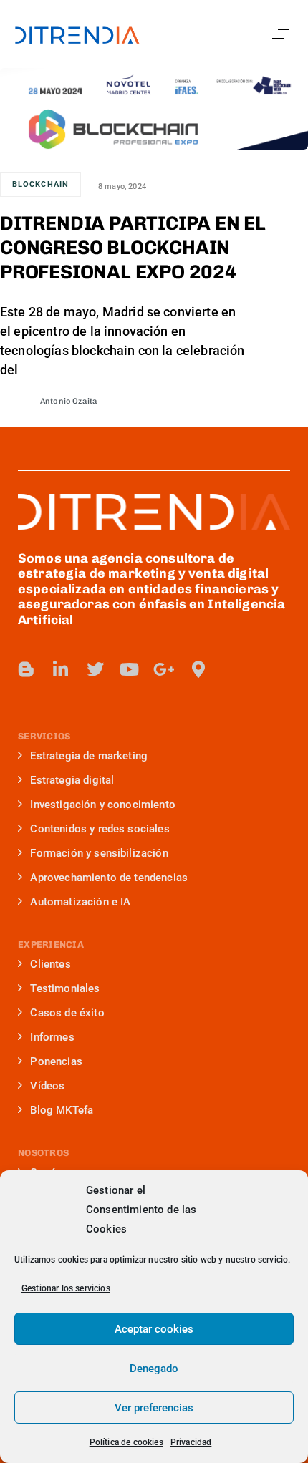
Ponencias (56, 1061)
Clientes (50, 964)
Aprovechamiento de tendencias (109, 877)
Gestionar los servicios (65, 1288)
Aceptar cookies (154, 1329)
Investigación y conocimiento (102, 804)
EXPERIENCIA (51, 944)
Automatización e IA (80, 901)
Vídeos (47, 1085)
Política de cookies (126, 1442)
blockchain (40, 184)
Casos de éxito (67, 1012)
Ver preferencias (154, 1407)
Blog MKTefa (61, 1110)
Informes (52, 1037)
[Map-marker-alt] (198, 669)
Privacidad (191, 1442)
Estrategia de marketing (89, 755)
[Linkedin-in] (60, 669)
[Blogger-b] (26, 669)
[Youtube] (129, 669)
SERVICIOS (44, 736)
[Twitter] (95, 669)
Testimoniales (65, 988)
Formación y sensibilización (99, 853)
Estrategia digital (72, 780)
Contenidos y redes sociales (99, 828)
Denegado (154, 1368)
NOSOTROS (43, 1152)
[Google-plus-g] (164, 669)
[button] (274, 34)
